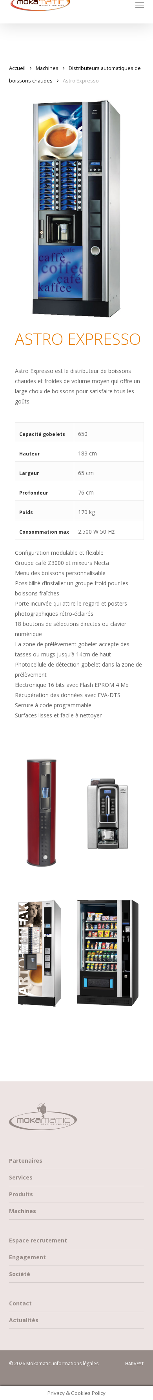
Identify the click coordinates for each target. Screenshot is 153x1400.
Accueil (17, 68)
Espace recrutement (38, 1240)
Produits (21, 1194)
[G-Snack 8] (108, 953)
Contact (20, 1303)
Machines (47, 68)
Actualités (23, 1320)
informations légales (75, 1363)
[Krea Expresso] (108, 804)
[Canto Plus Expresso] (41, 953)
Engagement (27, 1257)
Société (19, 1274)
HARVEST (134, 1363)
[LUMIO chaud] (41, 813)
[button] (139, 5)
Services (21, 1177)
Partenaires (25, 1160)
